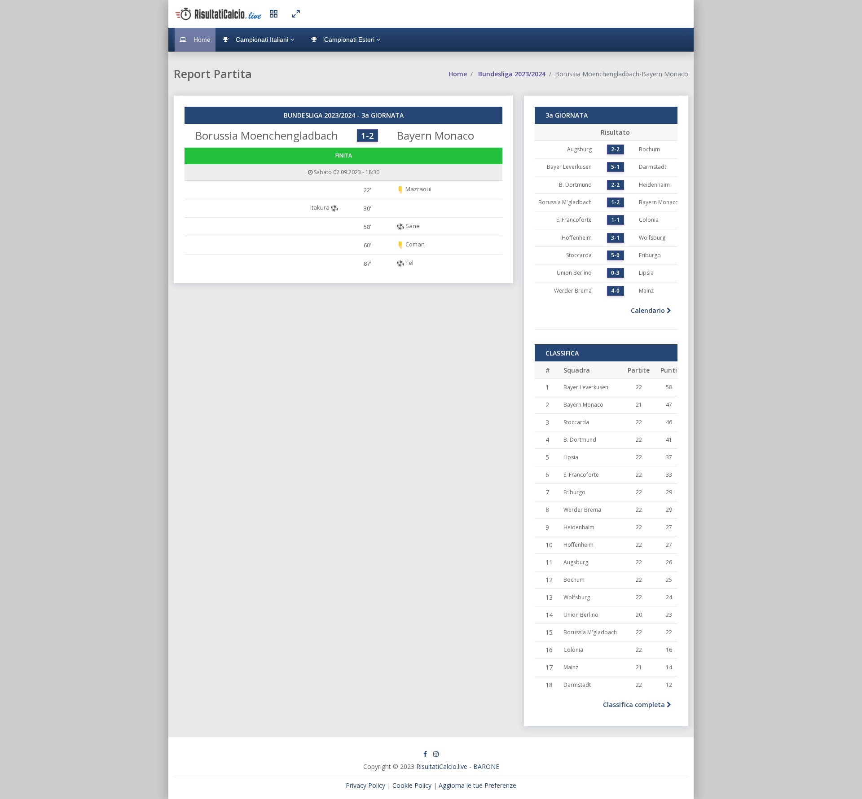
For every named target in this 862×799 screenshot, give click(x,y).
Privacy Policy (365, 785)
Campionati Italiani (262, 39)
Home (201, 39)
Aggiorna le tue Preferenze (477, 785)
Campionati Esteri (349, 39)
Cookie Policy (411, 785)
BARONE (486, 766)
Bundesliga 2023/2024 (511, 74)
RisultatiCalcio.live (441, 766)
